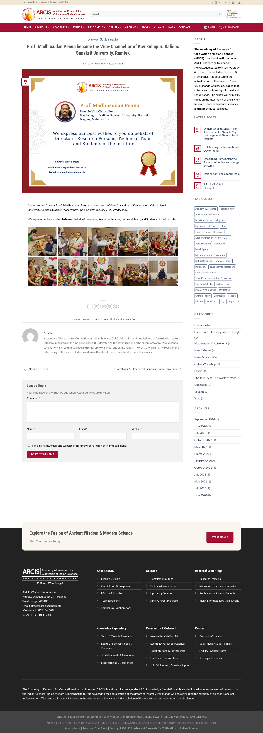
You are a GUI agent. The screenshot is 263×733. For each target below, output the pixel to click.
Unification (224, 289)
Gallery (114, 27)
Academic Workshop (205, 208)
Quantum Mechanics (205, 272)
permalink (130, 319)
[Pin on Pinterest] (109, 306)
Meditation (219, 243)
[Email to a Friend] (103, 306)
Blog (145, 27)
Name (31, 429)
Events (77, 27)
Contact (184, 27)
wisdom (199, 301)
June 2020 (200, 495)
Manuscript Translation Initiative (218, 586)
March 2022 (202, 453)
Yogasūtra (234, 301)
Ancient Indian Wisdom (207, 214)
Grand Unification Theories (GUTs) (212, 237)
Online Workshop (205, 364)
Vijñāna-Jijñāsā (164, 27)
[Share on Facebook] (90, 306)
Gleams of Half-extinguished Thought (217, 332)
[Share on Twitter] (96, 306)
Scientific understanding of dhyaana (213, 278)
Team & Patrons (110, 600)
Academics (60, 27)
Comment (33, 398)
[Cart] (233, 2)
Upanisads (200, 384)
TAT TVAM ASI (213, 184)
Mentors (65, 723)
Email (83, 429)
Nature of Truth (38, 369)
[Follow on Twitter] (219, 2)
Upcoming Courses (161, 593)
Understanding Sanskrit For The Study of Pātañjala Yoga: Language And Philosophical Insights (221, 134)
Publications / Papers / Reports (217, 593)
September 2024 (204, 419)
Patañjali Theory (223, 260)
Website (137, 429)
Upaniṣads (219, 295)
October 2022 (203, 440)
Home (27, 27)
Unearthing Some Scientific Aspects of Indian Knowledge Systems (221, 162)
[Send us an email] (223, 2)
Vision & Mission (111, 723)
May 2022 (200, 447)
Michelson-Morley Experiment (210, 255)
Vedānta (232, 295)
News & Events (103, 39)
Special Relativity (203, 284)
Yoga (222, 301)
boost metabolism (204, 220)
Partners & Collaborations (116, 607)
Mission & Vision (110, 578)
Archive (130, 27)
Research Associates (86, 723)
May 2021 (200, 481)
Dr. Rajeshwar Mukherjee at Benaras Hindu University (144, 369)
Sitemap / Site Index (210, 658)
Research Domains (210, 578)
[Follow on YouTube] (226, 2)
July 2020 (200, 488)
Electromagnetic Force (206, 226)
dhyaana (220, 220)
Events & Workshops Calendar (168, 643)
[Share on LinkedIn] (116, 306)
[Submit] (219, 14)
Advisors (52, 723)
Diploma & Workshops (163, 586)
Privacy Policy (73, 728)
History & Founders (112, 593)
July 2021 (200, 474)
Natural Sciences (203, 260)
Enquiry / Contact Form (212, 650)
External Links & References (117, 662)
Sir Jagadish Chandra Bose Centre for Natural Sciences (158, 723)
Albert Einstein (227, 208)
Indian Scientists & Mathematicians (219, 600)
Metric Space (201, 249)
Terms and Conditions (95, 728)
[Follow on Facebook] (213, 2)
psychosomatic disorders (222, 266)
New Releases (202, 350)
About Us (41, 27)
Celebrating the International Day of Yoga (221, 148)
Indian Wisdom (203, 243)
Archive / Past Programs (164, 600)
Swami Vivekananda (205, 289)
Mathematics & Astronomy (211, 343)
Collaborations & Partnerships (167, 650)
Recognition (96, 27)
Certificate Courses (161, 578)
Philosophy (200, 266)
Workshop (212, 301)
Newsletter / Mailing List (164, 636)
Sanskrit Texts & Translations (118, 636)
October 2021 (203, 467)
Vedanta (199, 391)
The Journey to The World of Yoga (215, 377)
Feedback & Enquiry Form (164, 658)
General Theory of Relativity (209, 232)
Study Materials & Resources (117, 655)
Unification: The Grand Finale (222, 173)
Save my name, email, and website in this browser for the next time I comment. (79, 445)
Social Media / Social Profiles (215, 643)
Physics (199, 370)
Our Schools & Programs (115, 586)
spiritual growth (223, 284)
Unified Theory (203, 295)
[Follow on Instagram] (216, 2)
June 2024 (200, 426)
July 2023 (200, 433)
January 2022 (202, 460)
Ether (223, 226)
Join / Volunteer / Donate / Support (170, 665)
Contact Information (211, 636)
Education (200, 325)
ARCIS (120, 63)
